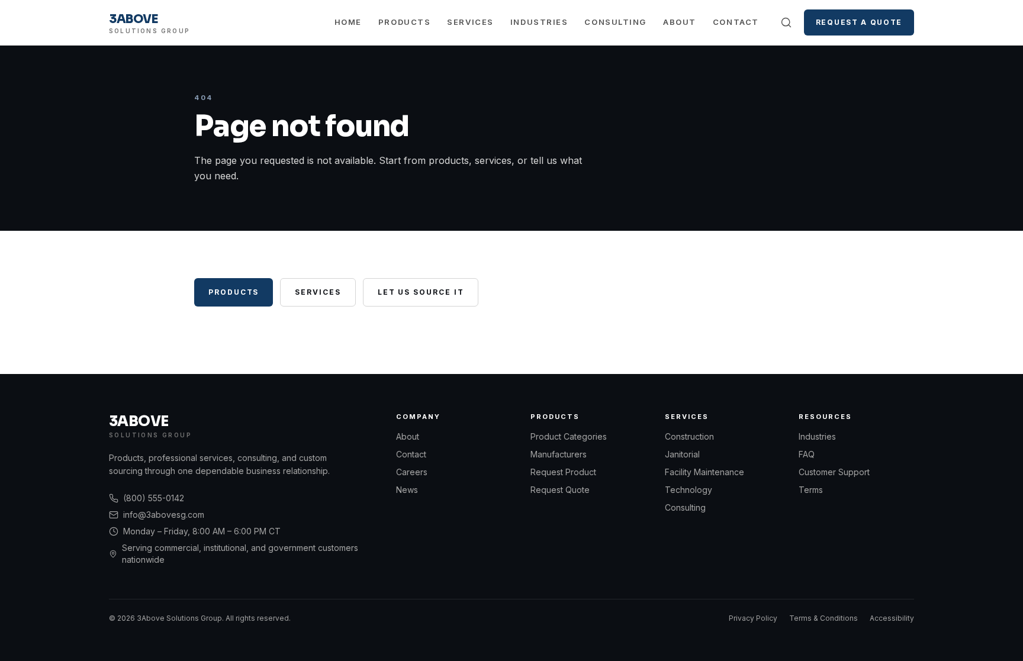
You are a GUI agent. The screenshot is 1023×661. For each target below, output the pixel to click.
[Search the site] (786, 22)
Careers (411, 472)
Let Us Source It (421, 292)
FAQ (807, 454)
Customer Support (834, 472)
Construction (689, 436)
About (679, 22)
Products (404, 22)
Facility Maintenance (704, 472)
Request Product (563, 472)
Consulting (615, 22)
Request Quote (560, 490)
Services (470, 22)
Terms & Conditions (823, 618)
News (407, 490)
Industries (539, 22)
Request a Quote (859, 22)
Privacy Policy (753, 618)
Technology (688, 490)
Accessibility (892, 618)
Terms (811, 490)
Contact (736, 22)
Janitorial (682, 454)
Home (348, 22)
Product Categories (568, 436)
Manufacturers (558, 454)
